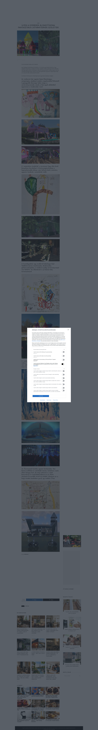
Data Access (49, 400)
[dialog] (49, 365)
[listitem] (49, 349)
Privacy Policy (55, 400)
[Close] (69, 330)
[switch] (63, 352)
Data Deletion (42, 400)
